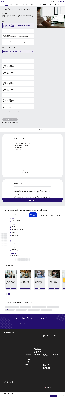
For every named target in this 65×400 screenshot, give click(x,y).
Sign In (61, 1)
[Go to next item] (9, 294)
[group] (11, 280)
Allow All (53, 395)
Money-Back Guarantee (19, 166)
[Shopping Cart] (58, 1)
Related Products (42, 129)
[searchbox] (32, 324)
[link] (5, 382)
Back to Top (5, 129)
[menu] (33, 4)
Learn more (28, 17)
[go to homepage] (14, 333)
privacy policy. (30, 398)
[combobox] (51, 2)
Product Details (22, 129)
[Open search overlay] (56, 1)
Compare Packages (32, 129)
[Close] (63, 396)
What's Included (13, 129)
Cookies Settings (46, 395)
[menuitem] (6, 4)
